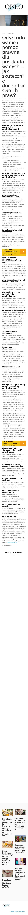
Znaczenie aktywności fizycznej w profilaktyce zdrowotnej (20, 849)
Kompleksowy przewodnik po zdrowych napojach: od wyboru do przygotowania (7, 827)
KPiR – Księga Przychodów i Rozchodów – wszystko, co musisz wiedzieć (13, 656)
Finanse (4, 33)
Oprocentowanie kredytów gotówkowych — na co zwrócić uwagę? (13, 777)
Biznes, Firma (12, 661)
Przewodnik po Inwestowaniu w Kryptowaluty (10, 616)
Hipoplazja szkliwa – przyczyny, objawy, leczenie (6, 884)
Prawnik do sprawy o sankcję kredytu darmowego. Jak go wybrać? (12, 697)
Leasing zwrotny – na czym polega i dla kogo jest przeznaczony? (13, 576)
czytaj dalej (7, 591)
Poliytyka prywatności (20, 911)
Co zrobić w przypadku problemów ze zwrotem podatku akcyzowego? (13, 738)
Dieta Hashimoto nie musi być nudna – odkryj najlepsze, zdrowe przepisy (7, 857)
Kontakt (12, 911)
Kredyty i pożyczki (14, 702)
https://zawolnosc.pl (12, 542)
